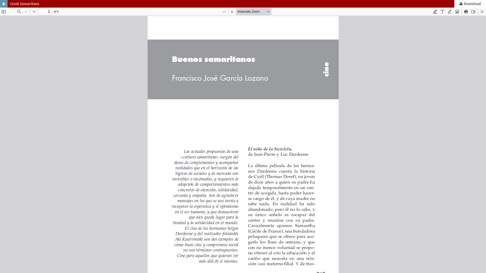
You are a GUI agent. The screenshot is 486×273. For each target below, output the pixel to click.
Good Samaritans (24, 3)
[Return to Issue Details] (4, 4)
